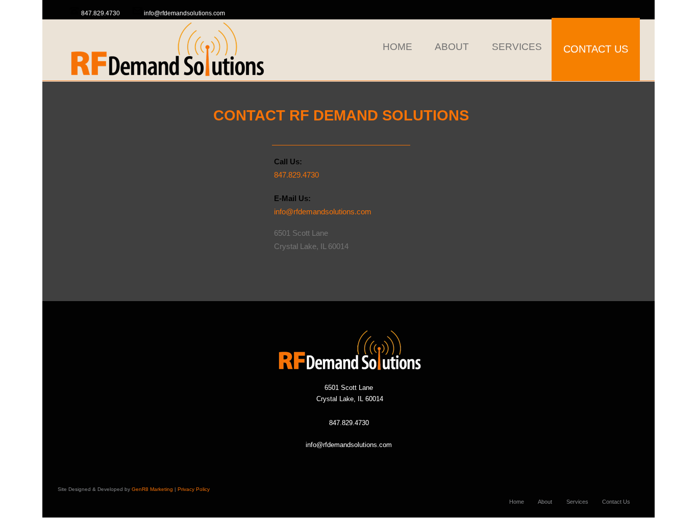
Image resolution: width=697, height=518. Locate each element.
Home (516, 502)
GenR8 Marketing (152, 489)
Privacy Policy (194, 489)
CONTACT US (595, 49)
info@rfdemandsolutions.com (184, 13)
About (545, 502)
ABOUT (452, 46)
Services (577, 502)
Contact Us (616, 502)
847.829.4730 (100, 13)
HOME (397, 46)
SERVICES (517, 46)
